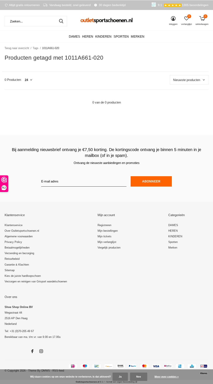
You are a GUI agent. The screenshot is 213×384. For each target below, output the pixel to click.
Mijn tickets (104, 236)
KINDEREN (103, 36)
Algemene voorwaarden (19, 236)
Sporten (121, 36)
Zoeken (61, 21)
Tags (35, 48)
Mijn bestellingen (108, 230)
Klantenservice (13, 225)
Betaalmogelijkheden (17, 247)
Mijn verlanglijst (107, 242)
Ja (120, 376)
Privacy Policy (13, 242)
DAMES (74, 36)
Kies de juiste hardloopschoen (23, 275)
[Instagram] (41, 351)
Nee (138, 376)
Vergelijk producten (109, 247)
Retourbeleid (12, 258)
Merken (137, 36)
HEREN (87, 36)
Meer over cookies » (167, 376)
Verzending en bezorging (19, 253)
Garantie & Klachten (17, 264)
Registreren (104, 225)
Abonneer (151, 181)
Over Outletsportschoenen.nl (22, 230)
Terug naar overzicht (17, 48)
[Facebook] (32, 351)
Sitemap (10, 270)
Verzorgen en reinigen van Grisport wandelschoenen (36, 281)
